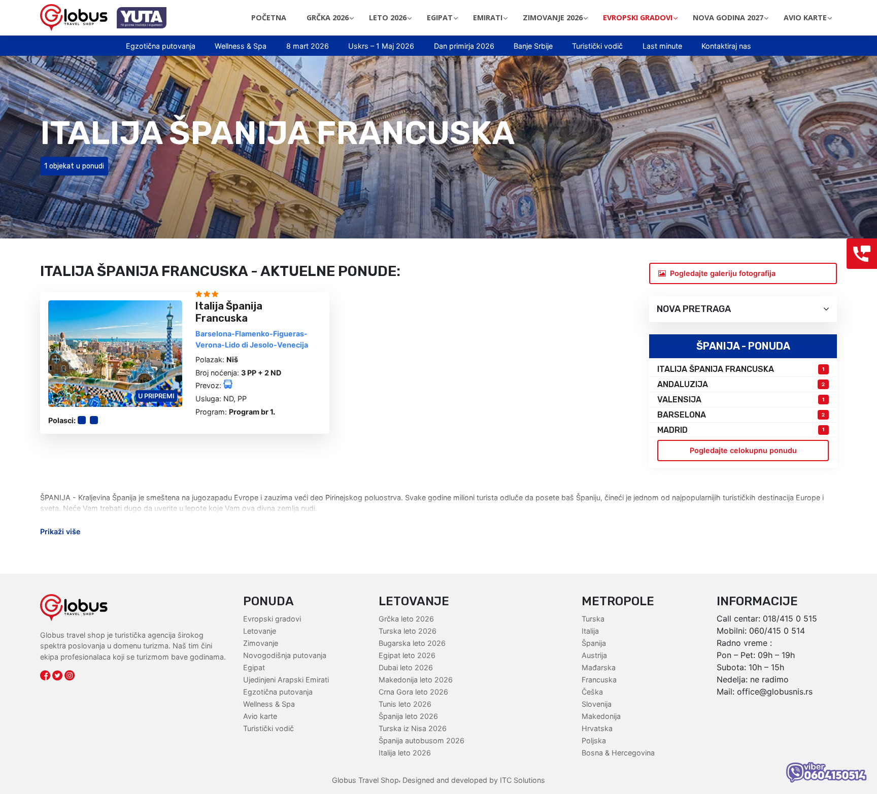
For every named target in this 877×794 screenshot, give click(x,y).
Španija (594, 643)
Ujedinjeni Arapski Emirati (286, 679)
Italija (590, 631)
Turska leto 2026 (407, 631)
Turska (593, 618)
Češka (592, 691)
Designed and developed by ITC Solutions (472, 780)
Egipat (254, 667)
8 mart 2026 (307, 46)
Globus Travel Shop (365, 780)
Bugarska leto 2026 (412, 643)
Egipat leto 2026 (407, 655)
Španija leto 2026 (408, 716)
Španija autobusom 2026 (421, 740)
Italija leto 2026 (405, 752)
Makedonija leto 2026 (416, 679)
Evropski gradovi (272, 618)
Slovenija (597, 704)
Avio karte (260, 716)
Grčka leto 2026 (406, 618)
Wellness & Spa (240, 46)
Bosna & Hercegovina (618, 752)
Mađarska (599, 667)
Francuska (599, 679)
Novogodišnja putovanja (284, 655)
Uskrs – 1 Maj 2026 (381, 46)
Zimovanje (260, 643)
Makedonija (601, 716)
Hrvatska (597, 728)
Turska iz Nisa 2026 (413, 728)
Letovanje (259, 631)
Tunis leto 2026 (405, 704)
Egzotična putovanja (160, 46)
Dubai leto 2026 (406, 667)
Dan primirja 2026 (464, 46)
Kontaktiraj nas (726, 46)
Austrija (594, 655)
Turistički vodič (597, 46)
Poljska (594, 740)
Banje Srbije (533, 46)
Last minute (662, 46)
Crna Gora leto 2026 (413, 691)
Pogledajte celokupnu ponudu (743, 450)
